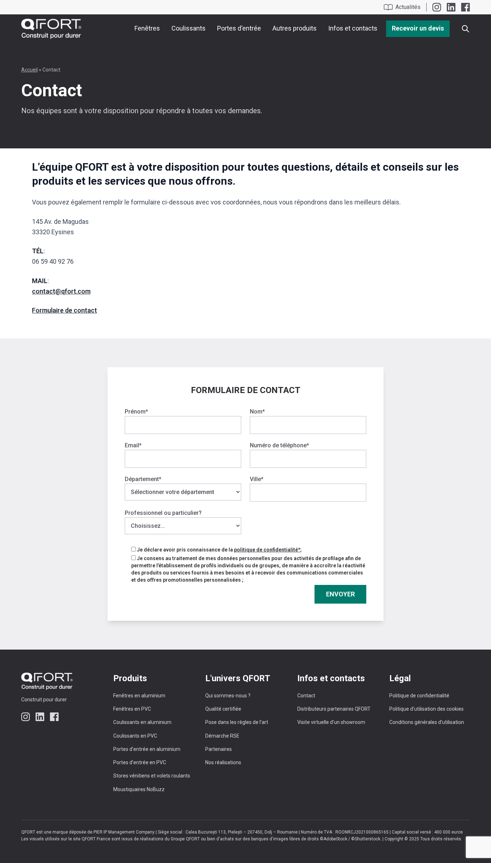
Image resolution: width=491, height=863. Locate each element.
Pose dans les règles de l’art (236, 722)
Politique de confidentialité (419, 695)
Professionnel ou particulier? (163, 512)
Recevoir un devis (418, 28)
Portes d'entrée (239, 28)
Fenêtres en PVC (132, 709)
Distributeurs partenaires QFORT (334, 709)
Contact (306, 695)
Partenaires (218, 749)
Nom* (257, 411)
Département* (143, 479)
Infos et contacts (352, 28)
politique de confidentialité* (267, 550)
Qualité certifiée (223, 709)
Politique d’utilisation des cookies (426, 709)
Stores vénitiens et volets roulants (151, 776)
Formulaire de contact (64, 310)
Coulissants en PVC (135, 736)
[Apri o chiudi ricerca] (465, 28)
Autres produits (294, 28)
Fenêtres (147, 28)
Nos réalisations (223, 762)
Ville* (256, 479)
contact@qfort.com (61, 291)
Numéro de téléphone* (279, 445)
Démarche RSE (222, 736)
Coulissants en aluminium (142, 722)
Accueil (29, 70)
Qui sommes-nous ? (228, 695)
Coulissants (188, 28)
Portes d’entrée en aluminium (146, 749)
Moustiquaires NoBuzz (139, 789)
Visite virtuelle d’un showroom (331, 722)
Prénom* (136, 411)
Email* (133, 445)
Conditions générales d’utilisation (426, 722)
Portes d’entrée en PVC (139, 762)
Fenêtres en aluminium (139, 695)
